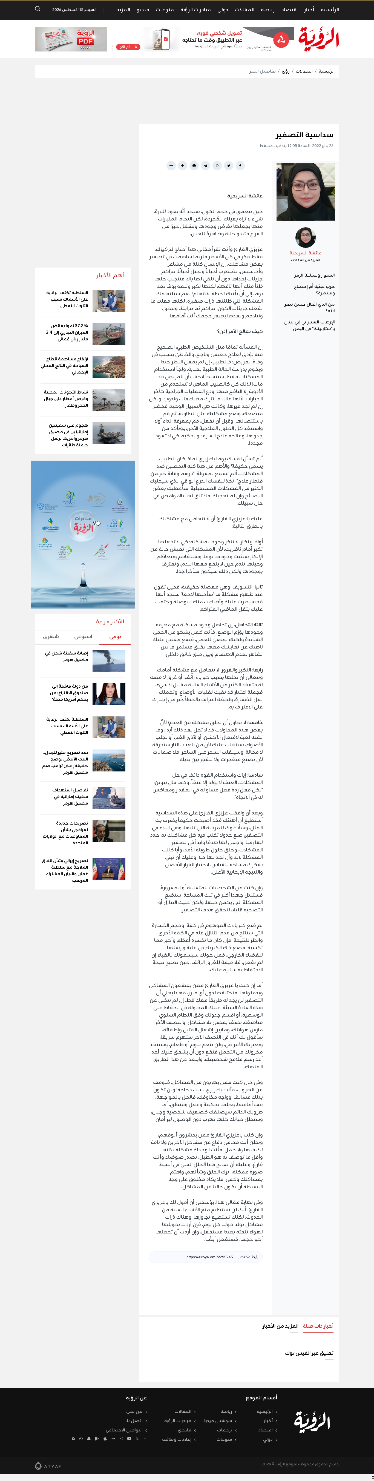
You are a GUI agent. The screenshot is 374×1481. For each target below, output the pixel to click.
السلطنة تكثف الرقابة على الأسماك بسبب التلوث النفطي (67, 299)
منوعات (165, 10)
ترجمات (224, 1430)
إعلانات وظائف (176, 1439)
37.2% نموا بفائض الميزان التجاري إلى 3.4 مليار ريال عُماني (67, 333)
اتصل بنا (134, 1421)
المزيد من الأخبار (280, 1326)
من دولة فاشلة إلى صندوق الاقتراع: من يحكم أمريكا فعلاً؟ (69, 693)
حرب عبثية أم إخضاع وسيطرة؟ (314, 290)
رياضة (268, 10)
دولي (222, 10)
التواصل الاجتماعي (124, 1430)
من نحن (134, 1411)
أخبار (309, 10)
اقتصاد (289, 10)
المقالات (244, 10)
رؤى (286, 71)
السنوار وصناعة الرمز (315, 275)
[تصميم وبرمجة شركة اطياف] (48, 1465)
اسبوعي (83, 637)
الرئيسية (330, 10)
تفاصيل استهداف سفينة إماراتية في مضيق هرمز (70, 797)
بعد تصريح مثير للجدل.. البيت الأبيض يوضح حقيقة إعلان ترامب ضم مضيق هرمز (65, 762)
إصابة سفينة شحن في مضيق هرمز (66, 657)
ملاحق (184, 1430)
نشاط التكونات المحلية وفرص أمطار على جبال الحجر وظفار (66, 399)
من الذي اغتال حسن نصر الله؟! (310, 308)
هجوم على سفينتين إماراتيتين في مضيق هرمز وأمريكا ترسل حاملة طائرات (68, 435)
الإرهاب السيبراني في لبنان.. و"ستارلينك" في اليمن (309, 325)
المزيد (123, 10)
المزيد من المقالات (305, 260)
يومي (115, 637)
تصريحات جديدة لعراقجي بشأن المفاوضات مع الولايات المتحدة (65, 833)
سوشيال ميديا (218, 1421)
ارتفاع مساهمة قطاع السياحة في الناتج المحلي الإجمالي (64, 366)
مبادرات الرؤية (195, 10)
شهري (51, 637)
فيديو (143, 10)
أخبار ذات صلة (318, 1326)
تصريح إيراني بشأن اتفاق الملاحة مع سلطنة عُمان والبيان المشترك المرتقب (65, 870)
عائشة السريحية (305, 253)
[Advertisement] (187, 101)
